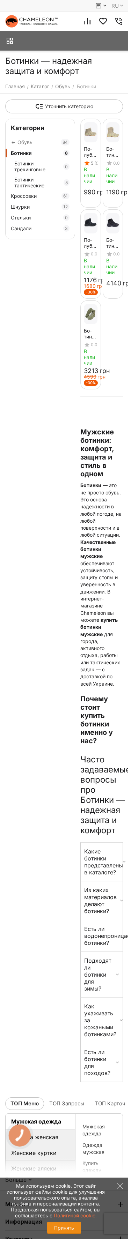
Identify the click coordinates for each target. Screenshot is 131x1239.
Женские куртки (34, 1152)
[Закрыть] (118, 1202)
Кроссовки (39, 196)
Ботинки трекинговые (41, 166)
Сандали (39, 228)
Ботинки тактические (41, 182)
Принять (64, 1228)
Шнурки (39, 207)
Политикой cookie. (75, 1215)
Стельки (39, 218)
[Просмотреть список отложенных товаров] (103, 21)
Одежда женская (34, 1137)
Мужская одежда (36, 1121)
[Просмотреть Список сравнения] (87, 21)
